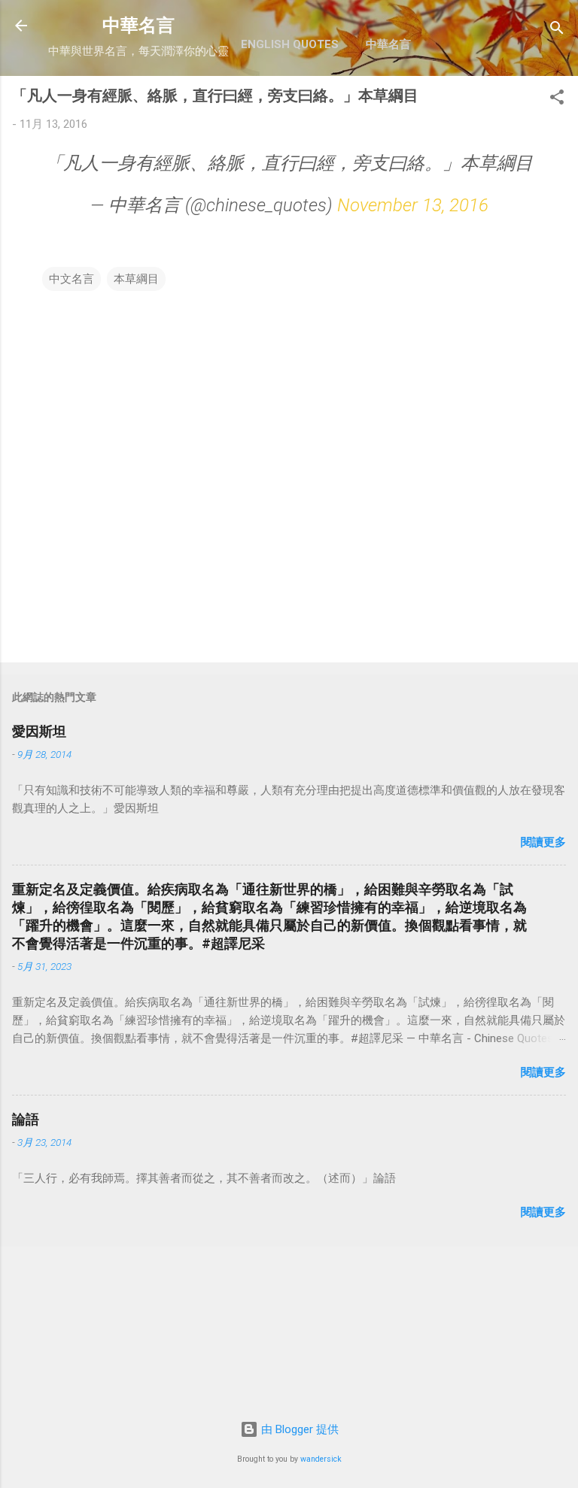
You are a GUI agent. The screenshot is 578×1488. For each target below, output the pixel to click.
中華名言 (138, 25)
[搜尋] (557, 30)
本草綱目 (136, 279)
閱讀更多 (543, 842)
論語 (25, 1119)
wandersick (321, 1459)
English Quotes (290, 44)
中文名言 (71, 279)
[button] (557, 99)
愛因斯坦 (39, 731)
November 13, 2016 (412, 205)
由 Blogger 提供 (298, 1429)
